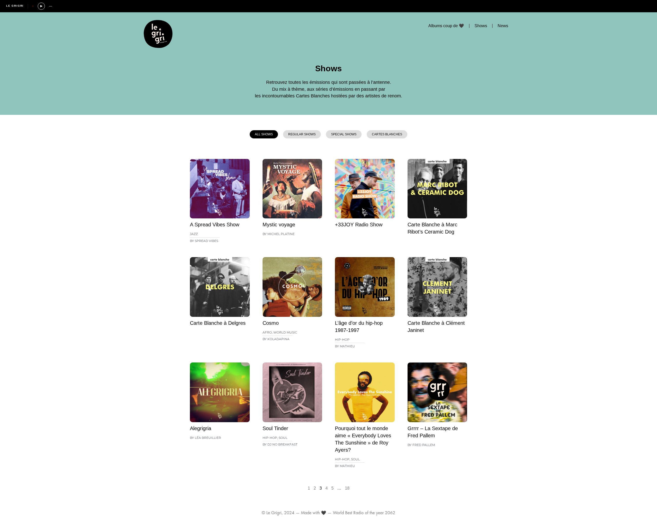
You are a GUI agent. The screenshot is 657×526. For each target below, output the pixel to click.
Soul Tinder (275, 428)
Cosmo (271, 323)
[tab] (264, 134)
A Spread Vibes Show (214, 224)
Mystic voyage (279, 224)
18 (347, 488)
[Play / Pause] (41, 6)
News (503, 26)
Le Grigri (15, 5)
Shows (481, 26)
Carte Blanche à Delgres (218, 323)
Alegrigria (200, 428)
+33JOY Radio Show (358, 224)
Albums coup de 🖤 (446, 26)
